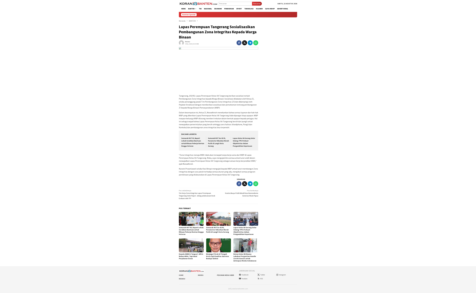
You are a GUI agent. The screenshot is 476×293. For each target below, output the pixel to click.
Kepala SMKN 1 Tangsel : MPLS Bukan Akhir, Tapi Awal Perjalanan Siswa (191, 256)
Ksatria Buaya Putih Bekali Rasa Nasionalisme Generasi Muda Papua (241, 193)
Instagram (282, 275)
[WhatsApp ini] (255, 42)
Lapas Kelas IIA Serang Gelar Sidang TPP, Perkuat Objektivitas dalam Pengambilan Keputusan (244, 230)
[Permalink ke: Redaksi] (181, 43)
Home (181, 275)
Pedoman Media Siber (225, 275)
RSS (261, 279)
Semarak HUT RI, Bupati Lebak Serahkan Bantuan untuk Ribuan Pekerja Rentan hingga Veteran (191, 230)
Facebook (245, 275)
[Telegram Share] (250, 42)
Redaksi (182, 279)
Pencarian (257, 3)
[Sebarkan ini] (239, 42)
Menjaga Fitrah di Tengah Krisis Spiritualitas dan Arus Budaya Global (217, 256)
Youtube (244, 279)
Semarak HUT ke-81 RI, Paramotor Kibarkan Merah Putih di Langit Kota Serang (217, 229)
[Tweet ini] (244, 42)
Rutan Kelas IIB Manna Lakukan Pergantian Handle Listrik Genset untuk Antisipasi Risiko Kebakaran (244, 257)
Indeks (200, 275)
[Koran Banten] (198, 3)
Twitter (262, 275)
